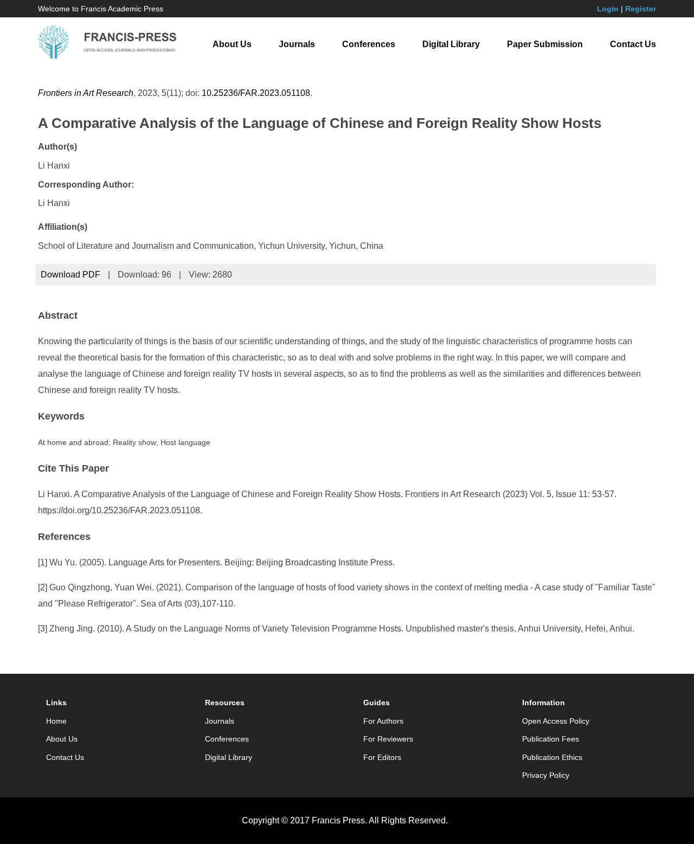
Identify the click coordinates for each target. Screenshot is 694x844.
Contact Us (633, 44)
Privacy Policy (545, 775)
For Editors (382, 757)
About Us (232, 44)
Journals (297, 44)
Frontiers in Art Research (85, 93)
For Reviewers (388, 739)
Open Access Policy (555, 721)
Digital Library (451, 44)
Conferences (368, 44)
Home (56, 721)
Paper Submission (545, 44)
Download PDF (70, 274)
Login (608, 8)
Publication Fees (550, 739)
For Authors (383, 721)
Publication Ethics (552, 757)
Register (640, 8)
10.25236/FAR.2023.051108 (256, 93)
